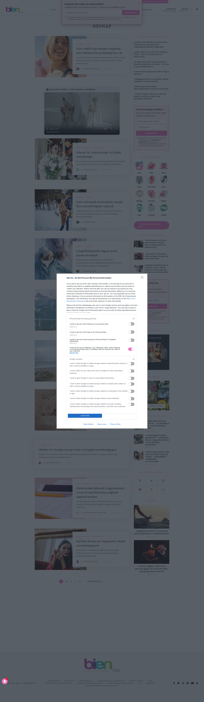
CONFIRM (85, 416)
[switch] (131, 323)
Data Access (102, 424)
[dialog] (102, 351)
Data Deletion (89, 424)
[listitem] (102, 318)
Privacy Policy (115, 424)
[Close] (143, 278)
